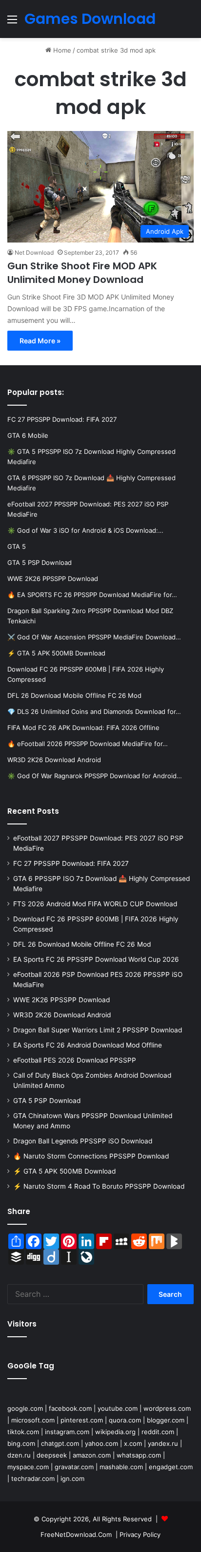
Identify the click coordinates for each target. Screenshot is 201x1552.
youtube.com (118, 1408)
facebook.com (70, 1408)
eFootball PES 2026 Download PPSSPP (74, 1060)
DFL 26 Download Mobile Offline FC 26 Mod (82, 944)
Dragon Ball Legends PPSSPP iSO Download (82, 1141)
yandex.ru (163, 1443)
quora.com (125, 1420)
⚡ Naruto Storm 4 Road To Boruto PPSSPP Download (98, 1186)
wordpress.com (167, 1408)
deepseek (52, 1455)
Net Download (34, 252)
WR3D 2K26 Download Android (62, 1015)
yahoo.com (101, 1443)
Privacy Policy (140, 1534)
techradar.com (33, 1478)
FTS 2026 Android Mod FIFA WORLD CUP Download (95, 904)
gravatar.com (74, 1467)
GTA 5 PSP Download (46, 1100)
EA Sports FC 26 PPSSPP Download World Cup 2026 (96, 959)
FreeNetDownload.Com (76, 1534)
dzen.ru (19, 1455)
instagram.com (67, 1432)
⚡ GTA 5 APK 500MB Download (64, 1171)
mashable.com (121, 1467)
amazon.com (92, 1455)
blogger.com (165, 1420)
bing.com (21, 1443)
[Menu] (12, 23)
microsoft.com (33, 1420)
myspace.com (28, 1467)
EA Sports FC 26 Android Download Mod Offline (87, 1045)
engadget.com (171, 1467)
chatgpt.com (60, 1443)
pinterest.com (81, 1420)
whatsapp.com (139, 1455)
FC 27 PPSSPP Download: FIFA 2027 (71, 863)
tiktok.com (23, 1432)
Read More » (40, 341)
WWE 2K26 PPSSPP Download (61, 1000)
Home (61, 50)
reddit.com (157, 1432)
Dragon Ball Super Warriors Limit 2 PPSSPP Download (97, 1030)
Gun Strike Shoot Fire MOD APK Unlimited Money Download (82, 272)
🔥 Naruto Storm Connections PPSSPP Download (91, 1156)
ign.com (72, 1478)
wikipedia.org (115, 1432)
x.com (133, 1443)
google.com (25, 1408)
